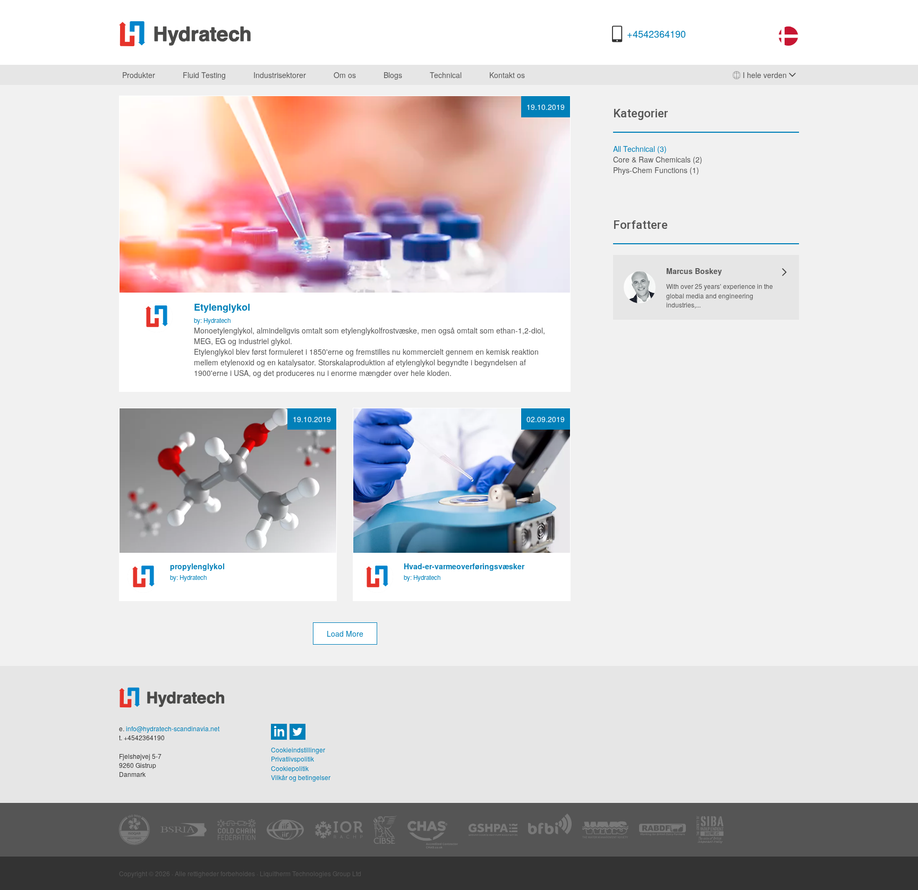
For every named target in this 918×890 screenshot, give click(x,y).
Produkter (138, 75)
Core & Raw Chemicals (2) (657, 159)
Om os (345, 75)
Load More (345, 633)
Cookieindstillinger (298, 749)
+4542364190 (656, 33)
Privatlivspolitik (292, 758)
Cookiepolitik (290, 768)
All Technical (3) (640, 148)
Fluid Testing (204, 75)
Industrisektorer (279, 75)
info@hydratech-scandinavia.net (172, 728)
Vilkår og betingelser (300, 777)
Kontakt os (507, 75)
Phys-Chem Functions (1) (656, 170)
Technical (446, 75)
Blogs (393, 75)
